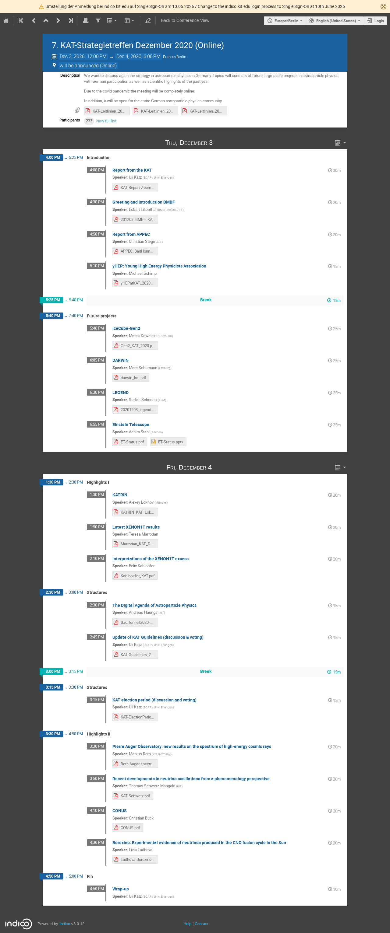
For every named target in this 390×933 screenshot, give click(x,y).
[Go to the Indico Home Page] (6, 20)
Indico (64, 923)
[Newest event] (70, 20)
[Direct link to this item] (221, 142)
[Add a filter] (98, 20)
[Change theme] (130, 20)
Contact (201, 923)
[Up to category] (46, 20)
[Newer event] (58, 20)
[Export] (112, 20)
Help (187, 923)
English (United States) (336, 20)
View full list (106, 121)
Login (379, 20)
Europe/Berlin (286, 20)
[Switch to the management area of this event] (148, 20)
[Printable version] (86, 20)
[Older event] (34, 20)
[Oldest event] (22, 20)
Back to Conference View (185, 20)
